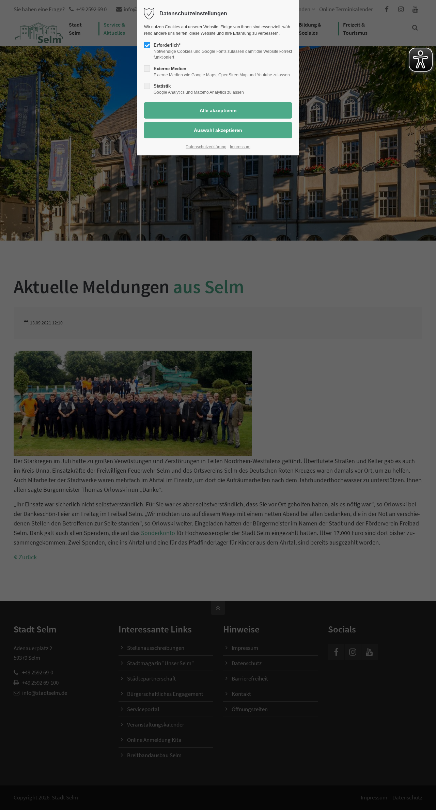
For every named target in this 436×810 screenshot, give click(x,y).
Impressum (240, 146)
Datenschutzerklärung (206, 146)
